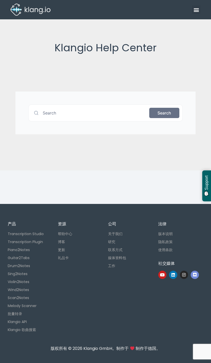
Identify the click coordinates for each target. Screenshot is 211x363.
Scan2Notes (18, 297)
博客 (61, 241)
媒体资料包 (117, 257)
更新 (61, 249)
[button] (196, 9)
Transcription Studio (26, 233)
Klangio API (17, 321)
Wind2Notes (18, 289)
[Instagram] (184, 275)
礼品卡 (63, 257)
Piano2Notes (19, 249)
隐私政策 (165, 241)
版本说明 (165, 233)
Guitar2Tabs (19, 257)
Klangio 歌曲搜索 (22, 329)
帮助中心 (65, 233)
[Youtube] (162, 275)
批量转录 (15, 313)
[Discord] (195, 275)
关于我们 (115, 233)
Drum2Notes (19, 265)
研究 (111, 241)
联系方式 (115, 249)
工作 (111, 265)
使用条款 (165, 249)
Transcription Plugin (25, 241)
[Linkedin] (173, 275)
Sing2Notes (18, 273)
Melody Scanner (22, 305)
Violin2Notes (18, 281)
